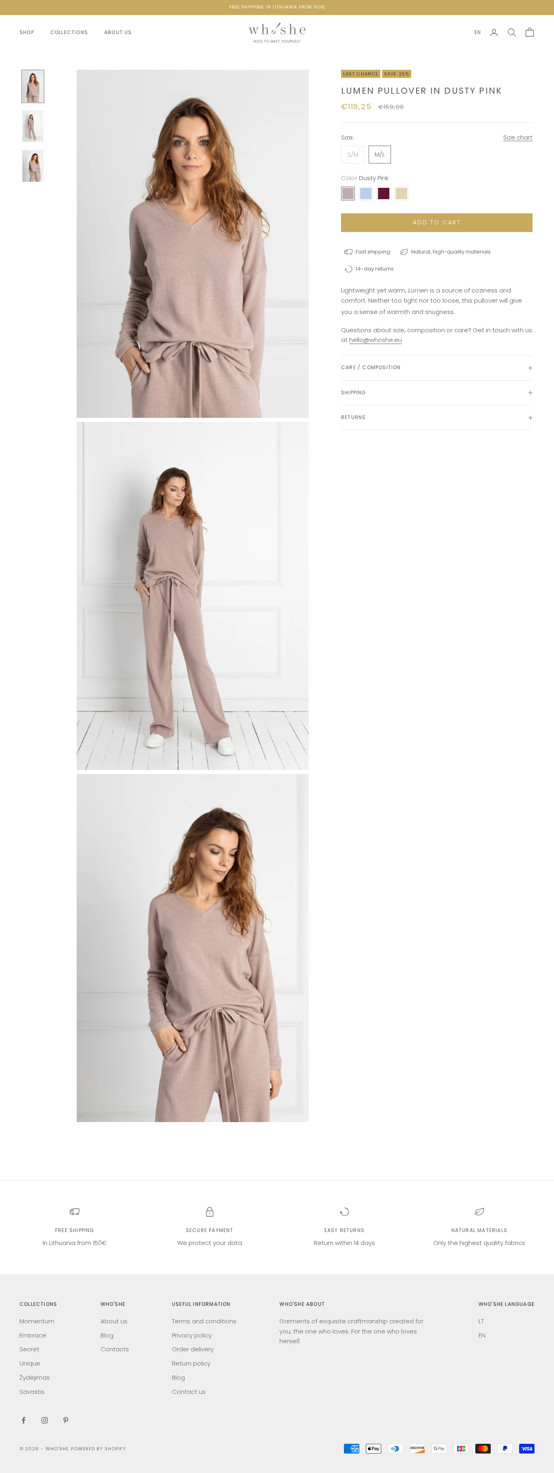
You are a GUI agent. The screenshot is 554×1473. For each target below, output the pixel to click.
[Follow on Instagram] (45, 1420)
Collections (69, 32)
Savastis (32, 1391)
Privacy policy (192, 1335)
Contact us (189, 1391)
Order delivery (193, 1349)
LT (481, 1321)
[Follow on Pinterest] (66, 1420)
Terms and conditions (204, 1321)
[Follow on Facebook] (23, 1420)
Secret (29, 1349)
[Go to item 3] (32, 166)
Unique (29, 1363)
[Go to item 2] (32, 126)
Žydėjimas (34, 1377)
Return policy (191, 1363)
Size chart (518, 137)
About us (118, 32)
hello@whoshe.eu (375, 340)
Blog (107, 1335)
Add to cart (437, 222)
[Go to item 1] (32, 86)
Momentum (36, 1321)
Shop (26, 32)
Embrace (32, 1335)
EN (478, 32)
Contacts (115, 1349)
